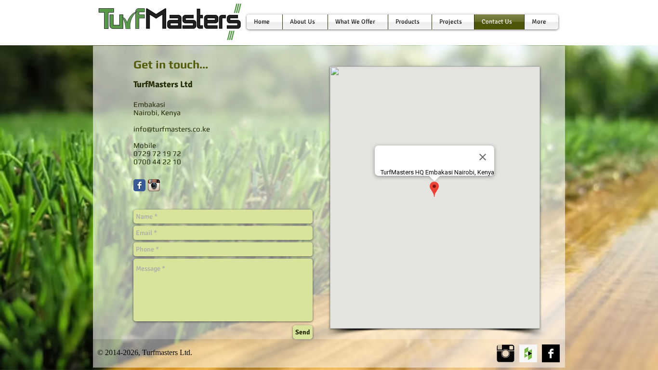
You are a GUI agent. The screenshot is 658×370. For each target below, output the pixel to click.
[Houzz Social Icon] (528, 353)
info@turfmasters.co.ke (171, 129)
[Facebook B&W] (551, 353)
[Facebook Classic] (139, 185)
